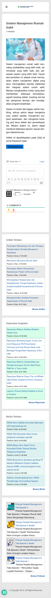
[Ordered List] (21, 179)
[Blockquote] (28, 179)
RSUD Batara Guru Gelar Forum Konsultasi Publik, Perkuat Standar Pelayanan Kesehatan (22, 448)
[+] (8, 182)
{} (38, 179)
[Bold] (8, 179)
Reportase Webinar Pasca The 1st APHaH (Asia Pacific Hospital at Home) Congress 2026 (25, 379)
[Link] (34, 179)
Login (41, 161)
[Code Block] (31, 179)
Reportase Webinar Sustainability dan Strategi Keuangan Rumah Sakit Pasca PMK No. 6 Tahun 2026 (23, 365)
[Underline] (15, 179)
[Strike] (18, 179)
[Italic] (12, 179)
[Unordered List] (25, 179)
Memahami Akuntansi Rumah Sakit (22, 260)
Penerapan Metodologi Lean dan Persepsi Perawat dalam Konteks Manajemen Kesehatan (25, 249)
